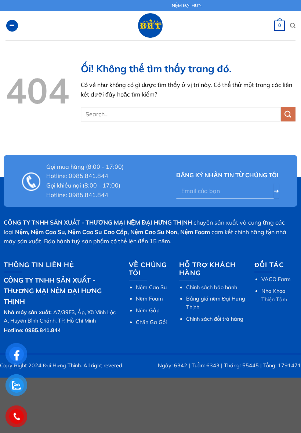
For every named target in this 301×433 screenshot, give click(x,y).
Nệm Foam (149, 298)
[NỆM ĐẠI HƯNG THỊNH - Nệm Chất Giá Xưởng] (150, 25)
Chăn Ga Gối (151, 322)
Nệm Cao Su (151, 287)
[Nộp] (288, 114)
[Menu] (12, 26)
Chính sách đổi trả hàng (214, 319)
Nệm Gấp (148, 310)
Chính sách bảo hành (211, 287)
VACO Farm (276, 279)
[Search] (292, 26)
